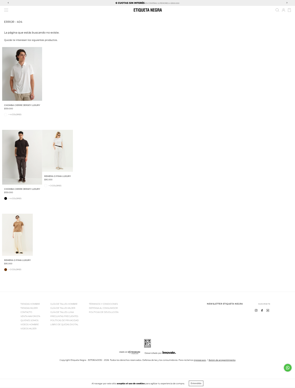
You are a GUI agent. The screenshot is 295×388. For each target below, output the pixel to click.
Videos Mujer (28, 328)
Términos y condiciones (103, 304)
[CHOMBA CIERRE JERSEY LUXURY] (22, 74)
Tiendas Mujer (29, 308)
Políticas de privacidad (64, 320)
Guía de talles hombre (64, 304)
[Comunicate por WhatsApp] (288, 368)
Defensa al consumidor (103, 308)
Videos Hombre (29, 324)
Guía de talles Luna (62, 312)
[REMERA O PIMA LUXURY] (57, 151)
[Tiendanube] (130, 353)
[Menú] (6, 10)
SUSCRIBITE (264, 304)
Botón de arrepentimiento (222, 360)
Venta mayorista (30, 316)
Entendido (196, 383)
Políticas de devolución (103, 312)
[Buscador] (277, 10)
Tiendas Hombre (30, 304)
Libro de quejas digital (64, 324)
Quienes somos (29, 320)
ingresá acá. (200, 360)
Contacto (26, 312)
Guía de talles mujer (62, 308)
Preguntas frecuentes (64, 316)
